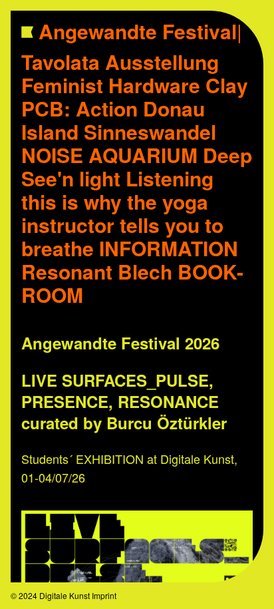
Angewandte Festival (140, 31)
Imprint (104, 595)
